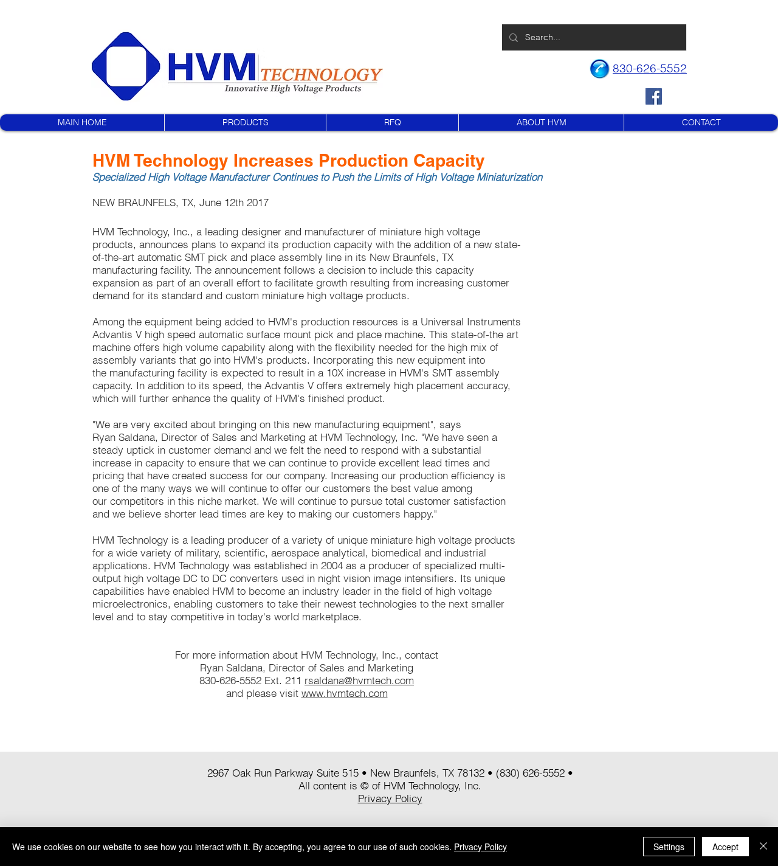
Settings (668, 846)
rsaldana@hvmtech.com (359, 680)
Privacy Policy (480, 846)
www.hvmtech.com (344, 693)
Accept (725, 846)
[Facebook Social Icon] (653, 96)
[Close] (763, 846)
